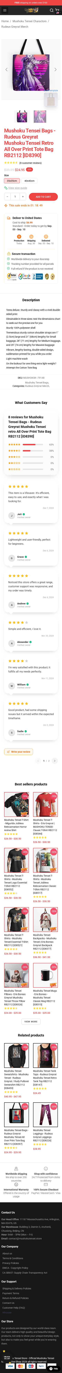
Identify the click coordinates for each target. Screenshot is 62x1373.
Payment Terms (10, 1293)
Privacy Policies (10, 1263)
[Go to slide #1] (22, 116)
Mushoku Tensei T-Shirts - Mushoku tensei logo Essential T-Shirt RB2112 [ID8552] (15, 882)
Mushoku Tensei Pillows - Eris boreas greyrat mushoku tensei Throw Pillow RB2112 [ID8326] (14, 997)
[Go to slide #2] (40, 116)
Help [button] (56, 1369)
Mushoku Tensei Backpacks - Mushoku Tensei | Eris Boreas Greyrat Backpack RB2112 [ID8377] (44, 942)
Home (5, 21)
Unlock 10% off (7, 1358)
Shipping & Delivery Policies (16, 1288)
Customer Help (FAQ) (13, 1307)
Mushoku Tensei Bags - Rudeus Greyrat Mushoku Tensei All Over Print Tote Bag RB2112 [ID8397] (16, 1137)
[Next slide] (55, 69)
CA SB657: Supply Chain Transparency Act (24, 1272)
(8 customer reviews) (30, 163)
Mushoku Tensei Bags (36, 382)
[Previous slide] (6, 69)
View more (31, 1021)
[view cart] (57, 10)
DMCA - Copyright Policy (15, 1268)
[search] (52, 10)
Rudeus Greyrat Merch (14, 26)
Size (6, 175)
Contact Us (8, 1303)
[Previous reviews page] (38, 761)
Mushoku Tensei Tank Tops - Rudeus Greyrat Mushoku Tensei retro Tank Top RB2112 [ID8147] (45, 1078)
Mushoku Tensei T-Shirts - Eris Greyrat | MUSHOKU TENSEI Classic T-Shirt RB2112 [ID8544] (45, 827)
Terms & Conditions (12, 1258)
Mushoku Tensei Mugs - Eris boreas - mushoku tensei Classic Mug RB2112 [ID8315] (45, 997)
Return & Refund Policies (15, 1298)
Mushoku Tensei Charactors (29, 21)
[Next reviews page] (55, 761)
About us (7, 1253)
